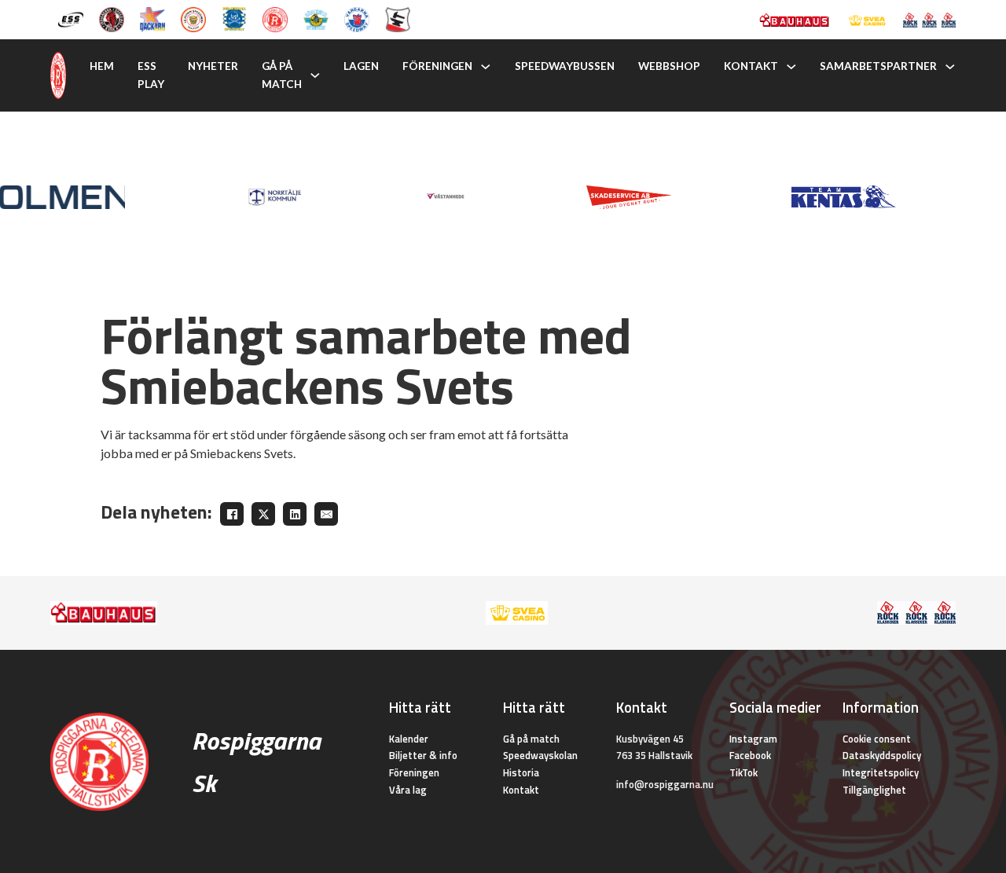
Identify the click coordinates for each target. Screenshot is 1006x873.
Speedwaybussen (565, 66)
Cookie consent (877, 738)
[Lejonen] (193, 18)
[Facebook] (232, 514)
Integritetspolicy (881, 772)
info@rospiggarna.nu (665, 784)
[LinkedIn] (295, 514)
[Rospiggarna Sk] (275, 18)
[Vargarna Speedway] (356, 18)
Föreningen (437, 66)
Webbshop (669, 66)
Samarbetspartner (878, 66)
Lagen (361, 66)
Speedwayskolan (540, 755)
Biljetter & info (423, 755)
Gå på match (282, 75)
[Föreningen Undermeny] (485, 67)
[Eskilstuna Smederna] (397, 18)
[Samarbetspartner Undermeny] (950, 67)
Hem (102, 66)
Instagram (753, 738)
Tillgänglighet (874, 790)
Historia (521, 772)
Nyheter (213, 66)
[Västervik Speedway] (316, 18)
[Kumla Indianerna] (111, 18)
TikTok (743, 772)
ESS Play (151, 75)
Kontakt (751, 66)
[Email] (326, 514)
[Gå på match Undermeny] (315, 75)
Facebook (750, 755)
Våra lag (408, 790)
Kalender (408, 738)
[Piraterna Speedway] (234, 18)
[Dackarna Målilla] (152, 18)
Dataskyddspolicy (882, 755)
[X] (263, 514)
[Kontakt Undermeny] (791, 67)
